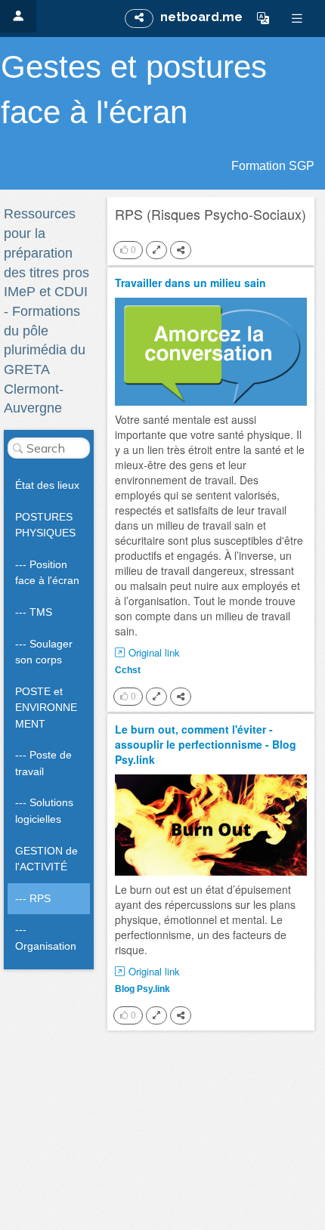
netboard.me (201, 17)
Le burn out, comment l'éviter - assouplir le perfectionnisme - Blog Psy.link (205, 744)
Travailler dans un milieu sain (190, 282)
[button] (263, 18)
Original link (154, 653)
